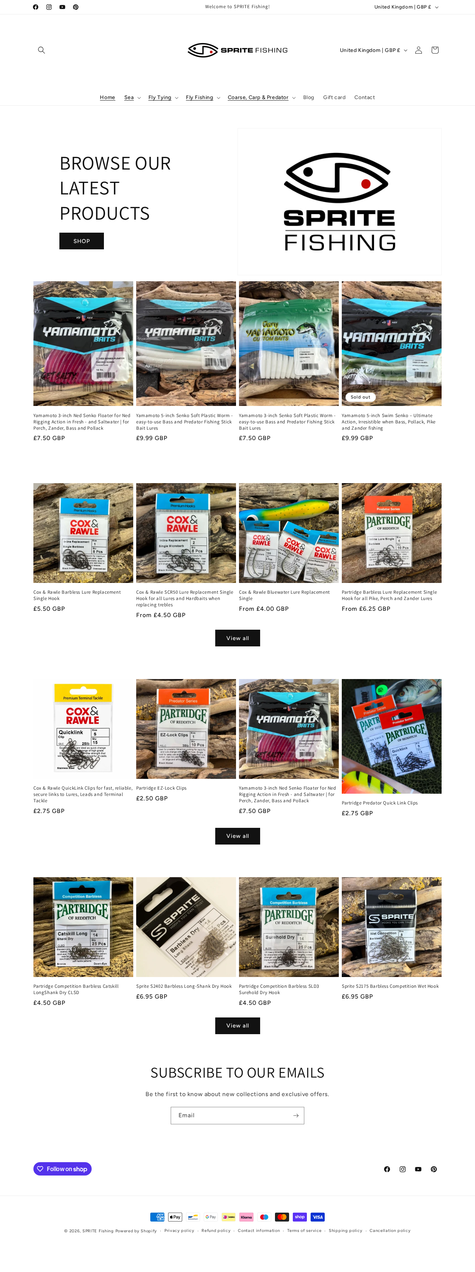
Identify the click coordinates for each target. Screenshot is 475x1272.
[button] (41, 50)
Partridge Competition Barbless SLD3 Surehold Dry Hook (279, 989)
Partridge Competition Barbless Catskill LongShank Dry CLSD (75, 989)
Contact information (259, 1230)
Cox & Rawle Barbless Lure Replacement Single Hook (77, 595)
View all (237, 638)
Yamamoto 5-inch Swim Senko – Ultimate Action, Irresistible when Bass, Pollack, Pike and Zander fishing (389, 422)
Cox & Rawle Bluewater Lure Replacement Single (284, 595)
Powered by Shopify (136, 1231)
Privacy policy (179, 1230)
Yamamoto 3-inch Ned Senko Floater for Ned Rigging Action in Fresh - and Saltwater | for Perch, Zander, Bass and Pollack (82, 422)
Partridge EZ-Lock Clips (161, 788)
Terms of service (304, 1230)
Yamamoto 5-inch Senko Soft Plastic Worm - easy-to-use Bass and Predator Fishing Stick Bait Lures (184, 422)
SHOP (81, 241)
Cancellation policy (390, 1230)
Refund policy (216, 1230)
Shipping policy (346, 1230)
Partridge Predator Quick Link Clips (380, 803)
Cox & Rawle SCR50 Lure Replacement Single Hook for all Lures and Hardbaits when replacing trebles (184, 598)
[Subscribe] (296, 1115)
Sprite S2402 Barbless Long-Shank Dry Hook (184, 986)
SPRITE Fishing (98, 1231)
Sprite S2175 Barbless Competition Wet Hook (390, 986)
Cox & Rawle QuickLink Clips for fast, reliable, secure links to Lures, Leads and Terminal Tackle (82, 794)
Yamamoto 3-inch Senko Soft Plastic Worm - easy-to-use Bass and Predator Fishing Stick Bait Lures (287, 422)
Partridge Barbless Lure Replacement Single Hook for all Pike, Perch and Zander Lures (389, 595)
